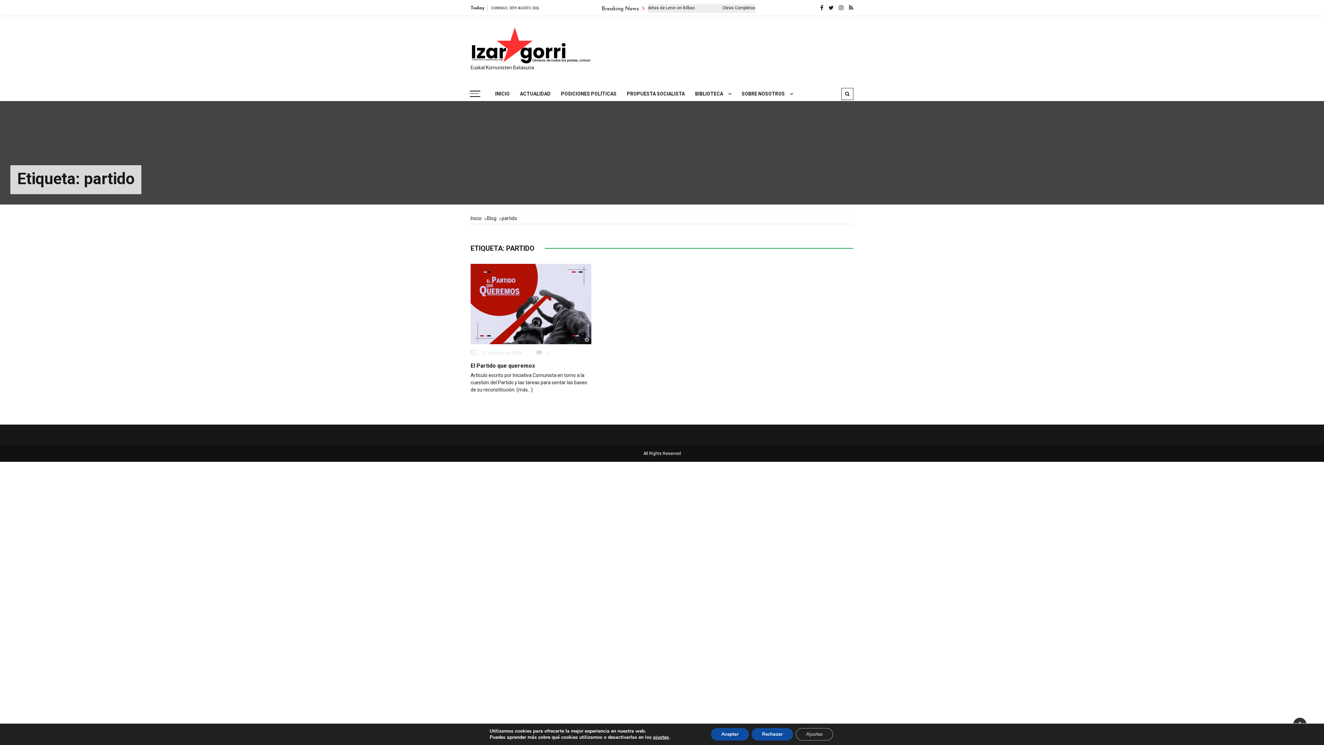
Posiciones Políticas (588, 94)
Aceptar (730, 734)
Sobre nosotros (763, 94)
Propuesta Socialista (656, 94)
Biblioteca (709, 94)
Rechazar (772, 734)
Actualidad (535, 94)
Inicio (502, 94)
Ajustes (814, 734)
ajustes (661, 737)
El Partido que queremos (503, 365)
